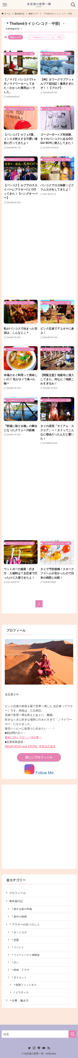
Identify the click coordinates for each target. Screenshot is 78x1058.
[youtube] (44, 1048)
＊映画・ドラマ (20, 970)
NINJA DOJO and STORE (21, 746)
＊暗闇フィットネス (24, 985)
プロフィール (17, 893)
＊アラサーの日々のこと (24, 924)
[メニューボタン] (5, 5)
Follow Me (44, 772)
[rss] (48, 1048)
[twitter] (29, 1048)
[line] (39, 1048)
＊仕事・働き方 (19, 1000)
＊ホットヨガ (19, 932)
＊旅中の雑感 (19, 916)
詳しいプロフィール (39, 757)
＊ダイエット (19, 977)
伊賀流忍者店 (47, 746)
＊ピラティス (21, 992)
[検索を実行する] (72, 1034)
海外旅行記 (16, 901)
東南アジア (15, 37)
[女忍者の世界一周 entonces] (39, 5)
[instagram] (34, 1048)
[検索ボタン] (73, 5)
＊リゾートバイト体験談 (25, 955)
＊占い (15, 962)
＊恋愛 (15, 940)
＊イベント (17, 947)
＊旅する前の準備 (21, 909)
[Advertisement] (39, 252)
